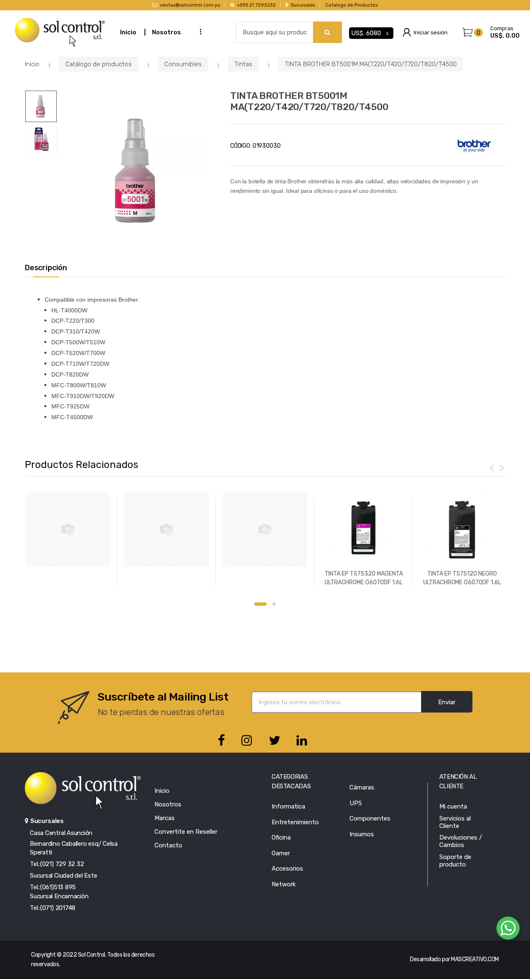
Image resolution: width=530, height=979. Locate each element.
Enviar (446, 702)
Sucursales (303, 5)
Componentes (369, 818)
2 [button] (274, 604)
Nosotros (166, 32)
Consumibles (183, 64)
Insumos (361, 834)
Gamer (281, 853)
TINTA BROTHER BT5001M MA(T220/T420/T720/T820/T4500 (371, 64)
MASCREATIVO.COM (475, 959)
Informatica (288, 806)
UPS (355, 803)
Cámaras (361, 787)
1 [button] (260, 604)
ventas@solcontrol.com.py (190, 5)
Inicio (128, 32)
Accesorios (287, 868)
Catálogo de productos (98, 64)
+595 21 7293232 (256, 5)
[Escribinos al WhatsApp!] (508, 930)
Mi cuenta (453, 806)
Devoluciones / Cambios (460, 841)
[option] (137, 170)
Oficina (281, 837)
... (198, 31)
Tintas (243, 64)
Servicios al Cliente (455, 822)
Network (284, 884)
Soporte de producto (455, 860)
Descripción (46, 268)
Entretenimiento (295, 822)
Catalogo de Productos (351, 5)
